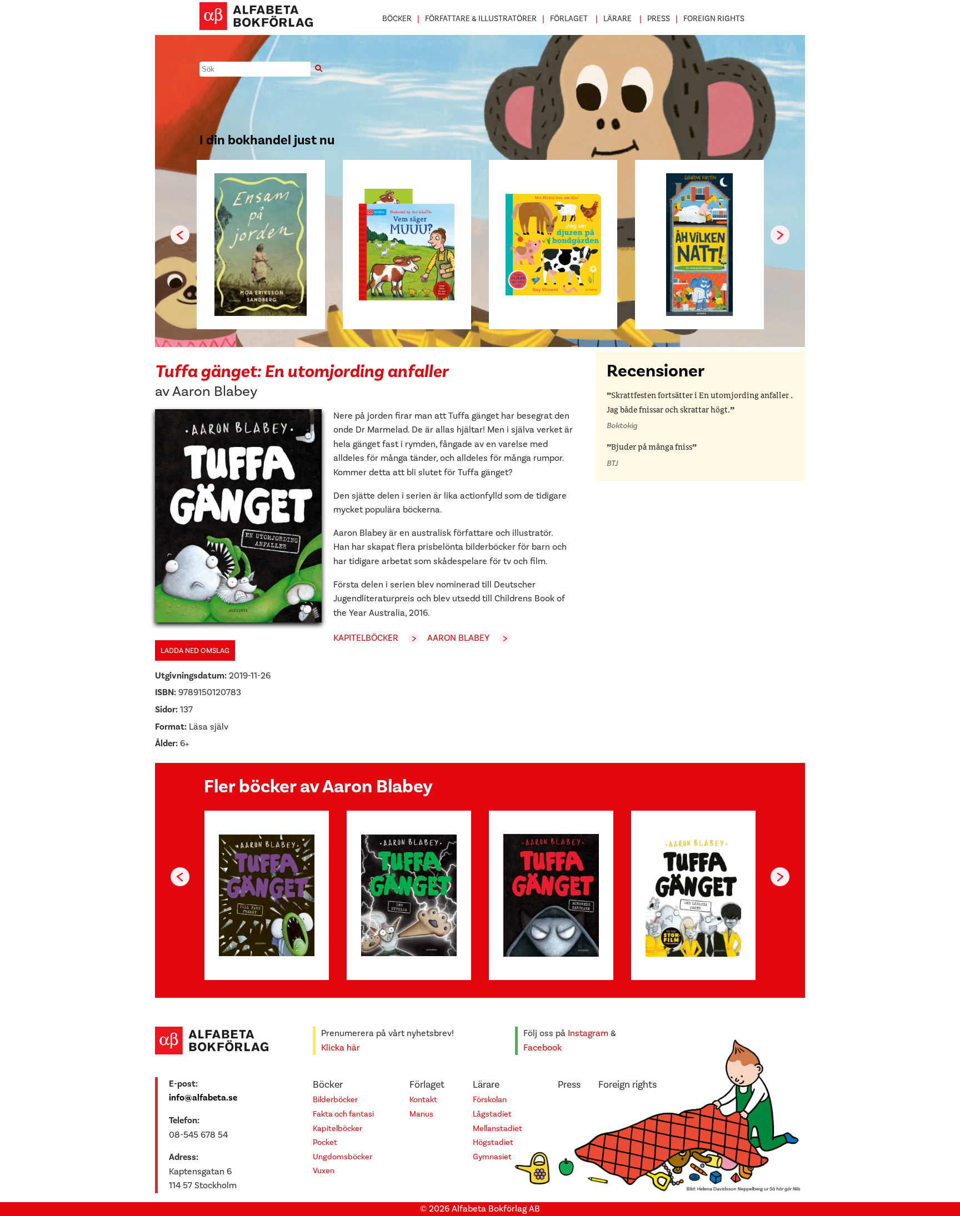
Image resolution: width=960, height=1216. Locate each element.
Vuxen (323, 1170)
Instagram (588, 1033)
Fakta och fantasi (343, 1114)
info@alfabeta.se (203, 1097)
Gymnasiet (492, 1157)
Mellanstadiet (497, 1128)
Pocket (325, 1142)
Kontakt (423, 1099)
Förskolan (490, 1099)
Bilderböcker (335, 1099)
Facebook (542, 1047)
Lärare (617, 18)
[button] (780, 234)
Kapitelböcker (365, 638)
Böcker (397, 18)
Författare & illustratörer (481, 18)
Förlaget (569, 18)
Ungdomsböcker (342, 1157)
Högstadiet (493, 1142)
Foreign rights (713, 18)
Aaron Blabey (214, 391)
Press (658, 18)
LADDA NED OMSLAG (195, 650)
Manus (421, 1114)
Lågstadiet (492, 1114)
